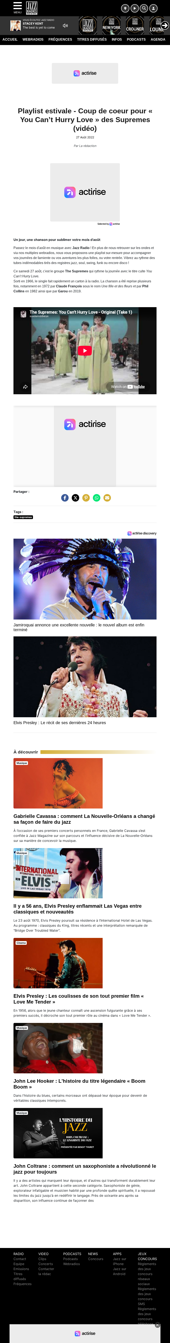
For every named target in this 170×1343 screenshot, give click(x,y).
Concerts (45, 1264)
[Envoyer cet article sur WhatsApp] (95, 500)
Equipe (18, 1264)
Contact (19, 1259)
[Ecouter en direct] (135, 8)
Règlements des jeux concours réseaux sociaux (147, 1274)
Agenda (158, 39)
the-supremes (23, 517)
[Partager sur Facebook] (64, 500)
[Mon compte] (153, 8)
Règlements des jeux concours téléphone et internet (147, 1319)
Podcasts (136, 39)
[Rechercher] (144, 8)
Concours (95, 1259)
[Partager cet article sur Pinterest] (85, 500)
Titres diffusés (92, 39)
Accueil (10, 39)
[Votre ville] (125, 8)
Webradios (33, 39)
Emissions (21, 1269)
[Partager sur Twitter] (74, 500)
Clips (42, 1259)
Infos (117, 39)
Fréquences (60, 39)
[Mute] (65, 26)
